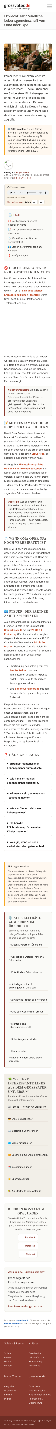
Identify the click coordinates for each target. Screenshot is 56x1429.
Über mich (34, 1386)
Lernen (8, 1365)
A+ (41, 201)
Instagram (30, 1245)
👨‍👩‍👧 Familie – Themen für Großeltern (27, 1106)
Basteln (8, 1357)
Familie (8, 1394)
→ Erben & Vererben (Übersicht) (26, 944)
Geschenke (35, 1353)
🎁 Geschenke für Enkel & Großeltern (28, 1154)
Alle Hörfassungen (15, 202)
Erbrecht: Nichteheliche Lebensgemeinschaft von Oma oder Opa (24, 20)
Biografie (9, 1386)
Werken (8, 1361)
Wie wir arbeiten (37, 1390)
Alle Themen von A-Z (40, 1394)
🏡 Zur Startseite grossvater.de (24, 1191)
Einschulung (35, 1361)
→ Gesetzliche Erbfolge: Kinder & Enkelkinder (26, 958)
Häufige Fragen (20, 255)
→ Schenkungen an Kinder (23, 1039)
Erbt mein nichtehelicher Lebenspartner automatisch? (24, 765)
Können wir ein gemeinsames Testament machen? (26, 795)
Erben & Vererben (22, 178)
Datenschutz (35, 1402)
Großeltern (10, 1390)
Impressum (35, 1398)
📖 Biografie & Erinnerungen (23, 1130)
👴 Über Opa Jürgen (19, 1178)
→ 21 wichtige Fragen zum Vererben (28, 999)
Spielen (8, 1353)
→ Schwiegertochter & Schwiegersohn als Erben (22, 986)
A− (34, 201)
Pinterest (30, 1254)
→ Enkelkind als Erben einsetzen (26, 972)
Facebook (30, 1237)
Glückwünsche (37, 1357)
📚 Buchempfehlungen (20, 1166)
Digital (7, 1398)
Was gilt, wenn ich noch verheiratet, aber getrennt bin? (25, 844)
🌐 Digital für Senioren (20, 1142)
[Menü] (48, 6)
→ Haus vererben (18, 1051)
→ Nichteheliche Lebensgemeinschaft (20, 1025)
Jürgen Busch (22, 172)
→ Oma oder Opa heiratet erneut (26, 1011)
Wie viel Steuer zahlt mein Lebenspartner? (24, 810)
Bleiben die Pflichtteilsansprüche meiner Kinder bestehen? (24, 827)
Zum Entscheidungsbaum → (25, 1306)
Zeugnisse (34, 1365)
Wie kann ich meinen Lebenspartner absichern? (23, 780)
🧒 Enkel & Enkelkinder (20, 1118)
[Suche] (41, 6)
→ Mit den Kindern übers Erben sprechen (25, 1059)
